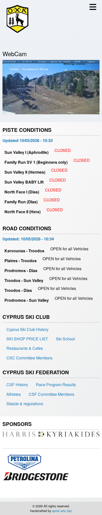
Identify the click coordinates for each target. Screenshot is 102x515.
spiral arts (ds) (62, 510)
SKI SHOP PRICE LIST (27, 339)
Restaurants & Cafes (24, 348)
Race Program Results (56, 384)
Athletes (13, 394)
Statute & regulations (24, 403)
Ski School (65, 339)
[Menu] (94, 8)
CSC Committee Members (29, 358)
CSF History (17, 384)
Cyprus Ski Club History (27, 329)
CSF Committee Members (51, 394)
